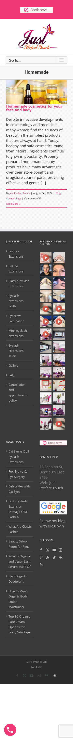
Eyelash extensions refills (16, 301)
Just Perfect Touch (20, 193)
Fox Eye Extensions (16, 253)
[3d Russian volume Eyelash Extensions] (46, 257)
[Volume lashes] (46, 296)
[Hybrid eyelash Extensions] (46, 283)
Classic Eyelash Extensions (19, 283)
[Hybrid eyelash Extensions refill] (59, 270)
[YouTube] (54, 550)
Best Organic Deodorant (17, 578)
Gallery (13, 365)
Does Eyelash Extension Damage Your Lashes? (18, 509)
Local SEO (36, 667)
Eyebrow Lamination (16, 318)
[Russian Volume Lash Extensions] (59, 257)
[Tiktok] (54, 557)
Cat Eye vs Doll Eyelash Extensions (19, 456)
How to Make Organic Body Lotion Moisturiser (18, 599)
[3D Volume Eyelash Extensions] (46, 321)
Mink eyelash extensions (18, 333)
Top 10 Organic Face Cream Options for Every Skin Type (19, 624)
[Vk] (60, 557)
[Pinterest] (41, 557)
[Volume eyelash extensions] (59, 296)
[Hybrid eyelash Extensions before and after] (59, 283)
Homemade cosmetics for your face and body (34, 108)
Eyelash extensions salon (16, 350)
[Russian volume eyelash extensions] (46, 308)
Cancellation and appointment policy (18, 392)
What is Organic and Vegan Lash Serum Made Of (20, 561)
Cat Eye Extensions (16, 268)
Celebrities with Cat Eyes (19, 489)
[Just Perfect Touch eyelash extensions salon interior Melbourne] (46, 347)
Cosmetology (13, 198)
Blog (58, 193)
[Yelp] (41, 564)
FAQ (11, 375)
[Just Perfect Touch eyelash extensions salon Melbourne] (46, 334)
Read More (12, 203)
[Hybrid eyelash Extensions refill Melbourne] (46, 270)
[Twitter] (47, 550)
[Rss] (47, 557)
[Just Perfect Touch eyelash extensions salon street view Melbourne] (59, 334)
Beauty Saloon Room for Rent (19, 544)
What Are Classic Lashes (20, 529)
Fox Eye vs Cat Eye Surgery (18, 474)
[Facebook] (41, 550)
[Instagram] (60, 550)
